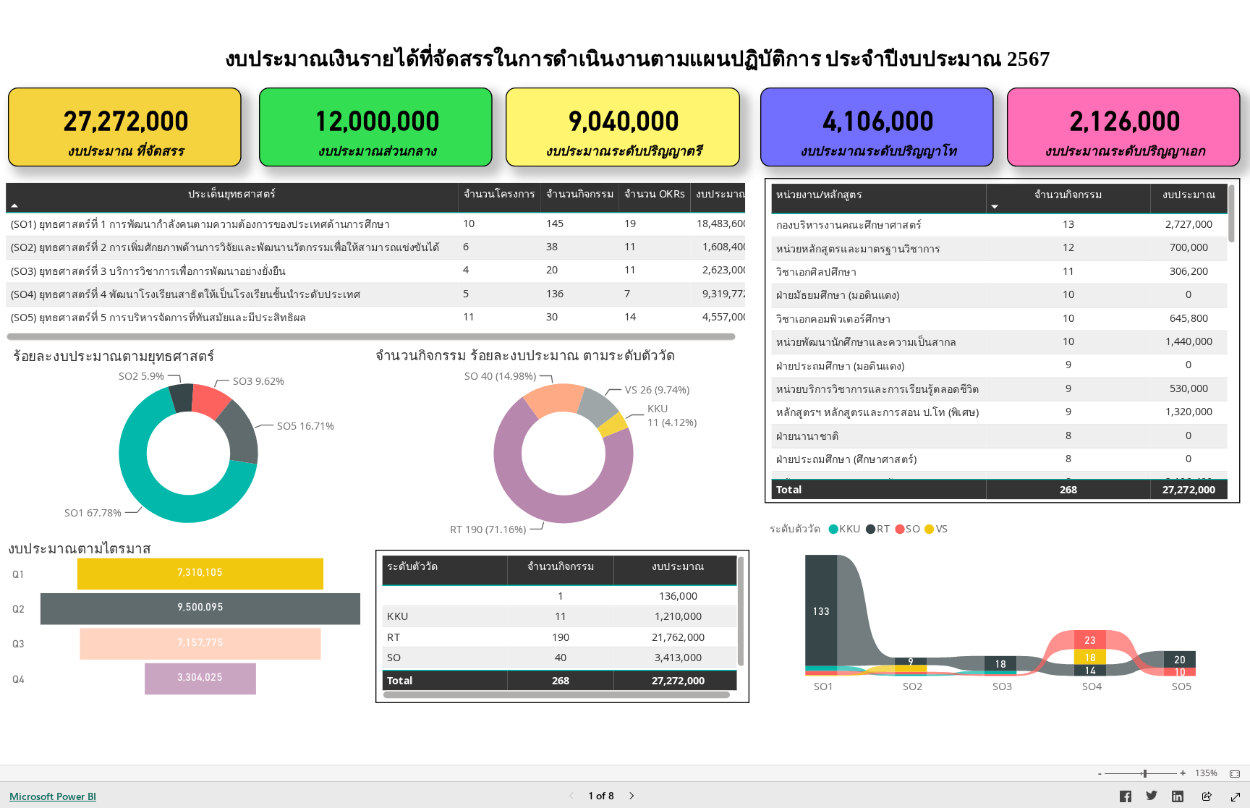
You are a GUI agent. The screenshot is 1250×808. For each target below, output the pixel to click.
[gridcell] (444, 596)
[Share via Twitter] (1151, 798)
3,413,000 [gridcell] (678, 657)
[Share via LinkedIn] (1177, 798)
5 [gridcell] (466, 293)
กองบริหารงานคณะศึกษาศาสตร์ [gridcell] (849, 224)
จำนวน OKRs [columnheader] (654, 193)
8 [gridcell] (1068, 435)
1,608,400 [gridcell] (725, 246)
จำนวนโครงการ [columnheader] (500, 193)
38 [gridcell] (552, 246)
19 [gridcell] (630, 223)
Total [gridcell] (789, 489)
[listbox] (188, 626)
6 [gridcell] (466, 246)
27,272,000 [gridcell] (1188, 489)
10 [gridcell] (469, 223)
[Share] (1206, 797)
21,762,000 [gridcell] (678, 637)
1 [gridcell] (561, 596)
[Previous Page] (571, 797)
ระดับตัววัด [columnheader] (412, 567)
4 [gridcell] (466, 269)
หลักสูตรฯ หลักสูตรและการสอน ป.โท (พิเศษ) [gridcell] (877, 413)
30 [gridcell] (552, 316)
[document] (637, 63)
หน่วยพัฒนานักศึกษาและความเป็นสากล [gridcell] (866, 342)
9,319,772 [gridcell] (725, 293)
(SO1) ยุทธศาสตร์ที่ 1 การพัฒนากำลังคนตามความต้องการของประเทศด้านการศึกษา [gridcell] (200, 224)
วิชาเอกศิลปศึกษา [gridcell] (816, 271)
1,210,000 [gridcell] (678, 616)
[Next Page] (631, 797)
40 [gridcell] (560, 657)
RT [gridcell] (393, 637)
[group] (637, 63)
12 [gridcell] (1068, 247)
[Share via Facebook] (1125, 798)
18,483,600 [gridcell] (723, 223)
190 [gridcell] (560, 637)
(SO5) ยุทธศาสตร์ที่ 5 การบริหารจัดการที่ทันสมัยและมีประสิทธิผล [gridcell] (159, 318)
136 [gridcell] (555, 293)
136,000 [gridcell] (678, 596)
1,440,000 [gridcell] (1188, 341)
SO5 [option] (1181, 686)
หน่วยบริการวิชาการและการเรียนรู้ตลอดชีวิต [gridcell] (877, 389)
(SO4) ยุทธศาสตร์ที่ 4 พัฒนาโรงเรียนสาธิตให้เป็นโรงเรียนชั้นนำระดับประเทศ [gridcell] (185, 294)
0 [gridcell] (1189, 294)
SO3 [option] (1002, 686)
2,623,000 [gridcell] (725, 269)
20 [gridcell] (552, 269)
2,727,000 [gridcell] (1188, 224)
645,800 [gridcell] (1189, 318)
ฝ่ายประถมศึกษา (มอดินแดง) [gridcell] (840, 366)
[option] (180, 398)
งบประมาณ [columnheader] (722, 193)
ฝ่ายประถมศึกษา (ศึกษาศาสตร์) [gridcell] (846, 459)
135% (1206, 773)
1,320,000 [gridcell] (1188, 411)
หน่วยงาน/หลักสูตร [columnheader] (819, 195)
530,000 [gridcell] (1189, 388)
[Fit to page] (1231, 774)
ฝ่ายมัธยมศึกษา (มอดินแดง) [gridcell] (837, 295)
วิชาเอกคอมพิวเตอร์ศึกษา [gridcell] (833, 319)
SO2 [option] (912, 686)
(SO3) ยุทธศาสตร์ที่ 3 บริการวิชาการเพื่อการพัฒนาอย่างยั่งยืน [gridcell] (148, 271)
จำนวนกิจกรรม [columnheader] (579, 193)
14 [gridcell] (630, 316)
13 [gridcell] (1068, 224)
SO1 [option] (823, 686)
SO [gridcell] (394, 657)
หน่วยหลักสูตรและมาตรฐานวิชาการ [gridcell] (858, 248)
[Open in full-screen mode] (1235, 797)
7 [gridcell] (627, 293)
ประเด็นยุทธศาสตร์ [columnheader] (232, 193)
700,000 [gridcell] (1189, 247)
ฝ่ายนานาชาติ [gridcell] (807, 436)
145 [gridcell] (555, 223)
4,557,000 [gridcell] (725, 316)
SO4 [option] (1092, 686)
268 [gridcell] (1068, 489)
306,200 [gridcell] (1189, 271)
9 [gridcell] (1068, 364)
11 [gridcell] (630, 246)
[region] (625, 351)
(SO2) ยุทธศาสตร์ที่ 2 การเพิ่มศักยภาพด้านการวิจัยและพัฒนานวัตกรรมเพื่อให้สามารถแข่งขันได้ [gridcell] (225, 247)
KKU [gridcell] (398, 616)
